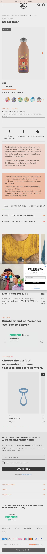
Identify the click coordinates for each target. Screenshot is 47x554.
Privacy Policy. (37, 288)
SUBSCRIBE (35, 282)
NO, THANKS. (35, 285)
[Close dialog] (45, 265)
